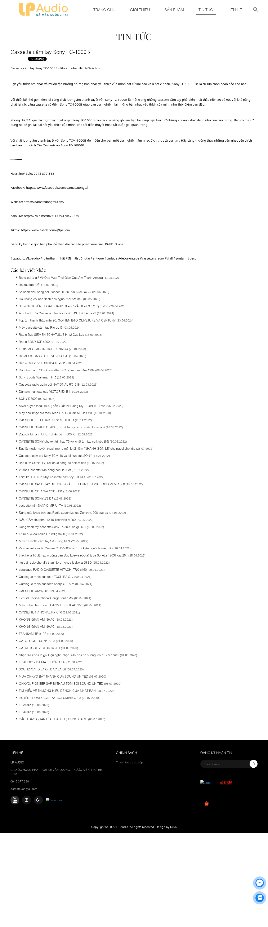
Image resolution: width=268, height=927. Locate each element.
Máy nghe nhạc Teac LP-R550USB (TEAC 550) (51, 605)
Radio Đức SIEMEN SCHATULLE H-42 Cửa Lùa (51, 334)
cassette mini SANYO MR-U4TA (41, 505)
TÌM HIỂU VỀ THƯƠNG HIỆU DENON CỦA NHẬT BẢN (57, 690)
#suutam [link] (180, 258)
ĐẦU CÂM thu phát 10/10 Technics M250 (47, 519)
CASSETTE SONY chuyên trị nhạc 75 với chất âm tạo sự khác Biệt (64, 441)
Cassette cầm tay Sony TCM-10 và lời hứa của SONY (55, 455)
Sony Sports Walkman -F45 (38, 377)
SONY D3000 (28, 398)
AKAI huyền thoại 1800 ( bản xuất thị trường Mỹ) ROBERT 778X (62, 405)
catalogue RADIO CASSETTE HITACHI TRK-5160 (53, 569)
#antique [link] (97, 258)
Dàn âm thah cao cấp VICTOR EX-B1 (44, 391)
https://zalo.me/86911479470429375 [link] (51, 216)
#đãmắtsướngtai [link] (78, 258)
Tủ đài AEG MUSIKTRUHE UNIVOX (43, 348)
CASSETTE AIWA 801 (34, 591)
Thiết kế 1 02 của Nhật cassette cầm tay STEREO (53, 477)
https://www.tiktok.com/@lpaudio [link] (45, 230)
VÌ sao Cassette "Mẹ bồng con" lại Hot (45, 469)
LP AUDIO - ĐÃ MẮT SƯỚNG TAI (42, 662)
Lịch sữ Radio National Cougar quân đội (46, 598)
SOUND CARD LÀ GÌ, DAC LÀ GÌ (42, 669)
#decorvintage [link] (128, 258)
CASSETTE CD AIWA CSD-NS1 (40, 491)
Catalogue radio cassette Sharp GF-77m (46, 583)
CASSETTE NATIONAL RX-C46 (40, 612)
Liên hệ (235, 9)
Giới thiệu (140, 9)
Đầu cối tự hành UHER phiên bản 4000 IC (47, 434)
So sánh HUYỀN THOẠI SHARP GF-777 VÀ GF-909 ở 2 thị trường (63, 306)
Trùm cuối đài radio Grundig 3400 (42, 534)
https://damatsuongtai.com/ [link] (44, 202)
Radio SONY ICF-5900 (34, 341)
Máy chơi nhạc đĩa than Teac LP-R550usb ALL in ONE (56, 413)
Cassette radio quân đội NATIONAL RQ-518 (49, 384)
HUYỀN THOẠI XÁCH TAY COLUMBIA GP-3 (50, 697)
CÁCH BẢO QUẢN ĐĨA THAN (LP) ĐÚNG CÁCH (53, 719)
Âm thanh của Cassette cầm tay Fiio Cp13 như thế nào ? (57, 313)
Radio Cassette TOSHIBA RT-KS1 (42, 363)
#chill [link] (169, 258)
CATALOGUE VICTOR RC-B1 (40, 648)
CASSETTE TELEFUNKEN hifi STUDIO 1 (46, 420)
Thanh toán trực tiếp (129, 762)
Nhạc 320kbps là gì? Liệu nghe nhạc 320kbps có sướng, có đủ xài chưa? (69, 655)
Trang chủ (104, 9)
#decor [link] (192, 258)
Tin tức (205, 9)
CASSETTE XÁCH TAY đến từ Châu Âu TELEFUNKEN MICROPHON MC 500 (72, 484)
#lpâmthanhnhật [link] (53, 258)
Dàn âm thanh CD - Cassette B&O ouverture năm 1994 (56, 370)
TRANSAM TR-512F (32, 633)
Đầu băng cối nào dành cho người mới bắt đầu (50, 299)
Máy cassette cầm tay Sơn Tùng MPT (45, 541)
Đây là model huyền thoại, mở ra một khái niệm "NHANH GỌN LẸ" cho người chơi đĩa (77, 448)
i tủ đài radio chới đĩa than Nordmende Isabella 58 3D (55, 562)
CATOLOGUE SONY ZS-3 (37, 640)
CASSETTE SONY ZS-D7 (36, 498)
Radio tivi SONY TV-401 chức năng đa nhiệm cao (52, 462)
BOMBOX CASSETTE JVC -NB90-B (43, 356)
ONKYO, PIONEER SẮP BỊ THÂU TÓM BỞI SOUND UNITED (61, 683)
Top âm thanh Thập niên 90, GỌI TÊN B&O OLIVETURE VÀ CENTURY (67, 320)
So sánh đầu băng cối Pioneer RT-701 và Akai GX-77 (55, 291)
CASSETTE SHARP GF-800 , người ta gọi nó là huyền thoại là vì (62, 427)
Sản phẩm (174, 9)
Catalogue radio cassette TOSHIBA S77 (46, 576)
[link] (57, 187)
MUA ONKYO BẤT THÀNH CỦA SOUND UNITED (53, 676)
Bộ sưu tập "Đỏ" (29, 284)
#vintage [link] (110, 258)
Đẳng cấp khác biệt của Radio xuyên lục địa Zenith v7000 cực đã (63, 512)
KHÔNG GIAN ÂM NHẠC (37, 619)
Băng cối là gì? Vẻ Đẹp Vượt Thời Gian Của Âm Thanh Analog (61, 277)
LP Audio (25, 704)
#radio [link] (159, 258)
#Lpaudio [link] (17, 258)
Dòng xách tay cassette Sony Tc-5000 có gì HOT (52, 526)
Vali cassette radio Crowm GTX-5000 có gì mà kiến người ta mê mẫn (66, 548)
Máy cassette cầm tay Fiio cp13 (41, 327)
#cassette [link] (146, 258)
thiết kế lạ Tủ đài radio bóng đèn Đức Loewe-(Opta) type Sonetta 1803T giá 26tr (73, 555)
